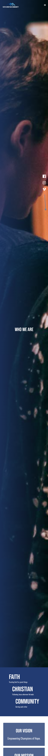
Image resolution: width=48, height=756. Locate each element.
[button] (43, 5)
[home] (21, 5)
